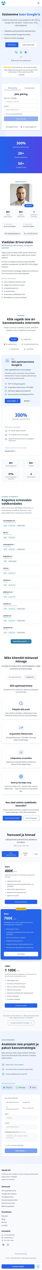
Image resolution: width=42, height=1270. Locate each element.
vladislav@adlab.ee (13, 234)
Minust (4, 1222)
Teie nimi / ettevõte (10, 98)
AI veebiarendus (11, 344)
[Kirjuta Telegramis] (38, 1266)
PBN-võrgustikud (8, 1206)
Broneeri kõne (9, 451)
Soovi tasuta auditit (12, 818)
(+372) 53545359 (9, 1235)
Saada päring (21, 119)
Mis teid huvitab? (11, 1098)
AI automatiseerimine (9, 1200)
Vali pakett (21, 954)
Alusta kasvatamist (21, 902)
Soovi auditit (11, 401)
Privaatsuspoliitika (21, 1254)
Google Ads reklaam (9, 1194)
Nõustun (14, 114)
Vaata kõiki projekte (20, 641)
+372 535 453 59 (32, 234)
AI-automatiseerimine (31, 344)
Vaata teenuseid (28, 45)
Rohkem (27, 401)
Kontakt (4, 1225)
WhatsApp (22, 1087)
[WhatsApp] (8, 1244)
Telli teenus (12, 45)
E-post (6, 106)
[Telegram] (3, 1244)
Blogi (3, 1219)
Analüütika (29, 349)
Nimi (7, 1114)
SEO (15, 339)
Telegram (9, 1087)
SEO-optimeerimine (15, 677)
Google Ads (27, 339)
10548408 (14, 1177)
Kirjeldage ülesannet (15, 1132)
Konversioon (15, 349)
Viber (34, 1087)
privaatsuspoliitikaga (16, 114)
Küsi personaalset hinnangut (19, 1023)
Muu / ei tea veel (28, 1108)
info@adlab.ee (8, 1238)
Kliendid (5, 1216)
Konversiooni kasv (8, 1203)
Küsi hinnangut (31, 818)
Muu (36, 854)
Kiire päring (12, 88)
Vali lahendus (29, 88)
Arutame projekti (21, 1005)
